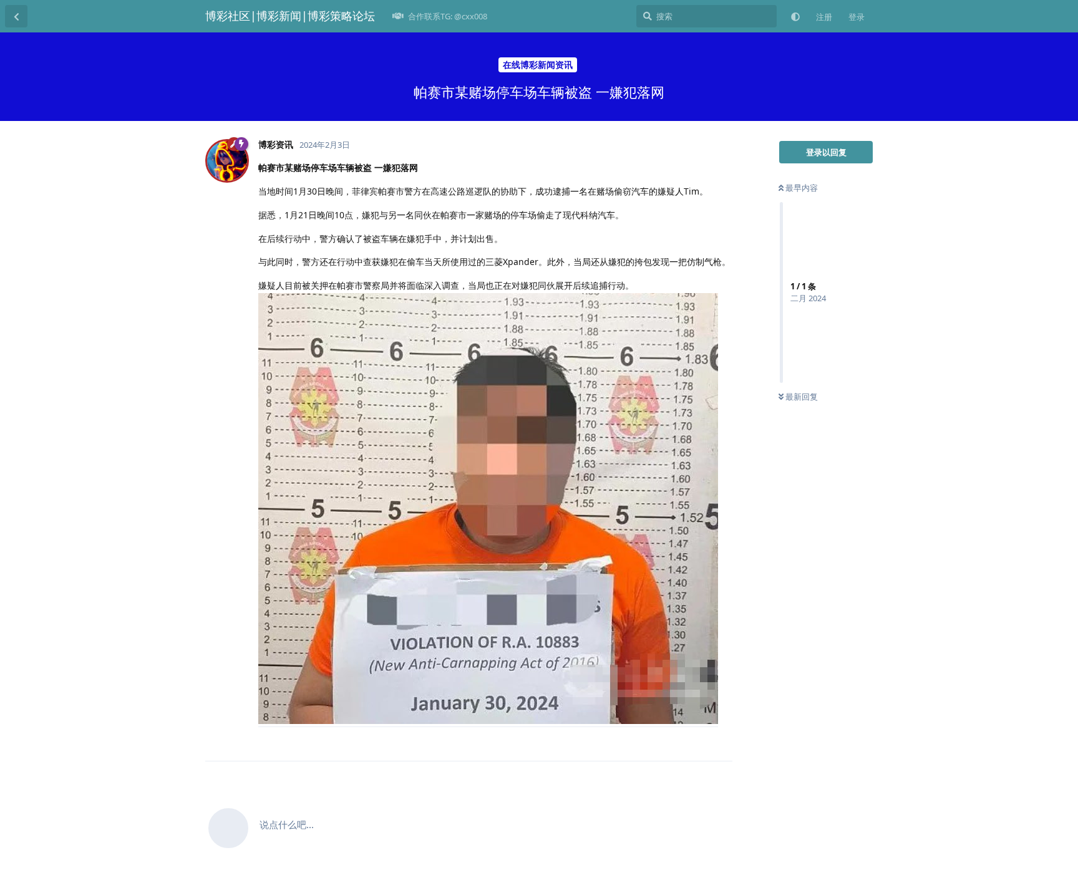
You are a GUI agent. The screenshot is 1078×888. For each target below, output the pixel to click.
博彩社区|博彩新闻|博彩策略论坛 (290, 15)
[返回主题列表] (16, 16)
